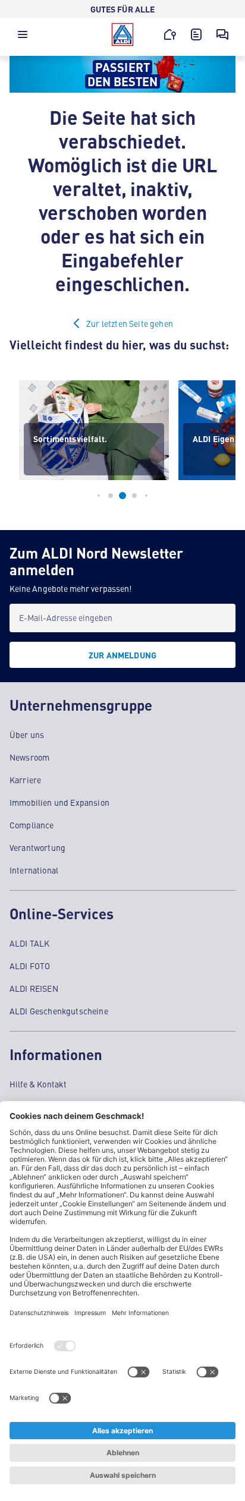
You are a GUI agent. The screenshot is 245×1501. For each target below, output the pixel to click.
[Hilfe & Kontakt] (222, 34)
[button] (22, 37)
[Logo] (122, 34)
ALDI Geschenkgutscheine (59, 1011)
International (34, 870)
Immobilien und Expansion (59, 802)
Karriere (25, 780)
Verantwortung (37, 847)
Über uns (27, 734)
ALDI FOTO (30, 966)
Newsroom (29, 757)
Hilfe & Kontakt (38, 1084)
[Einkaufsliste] (196, 34)
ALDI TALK (29, 943)
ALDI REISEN (34, 988)
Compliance (32, 825)
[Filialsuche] (170, 34)
